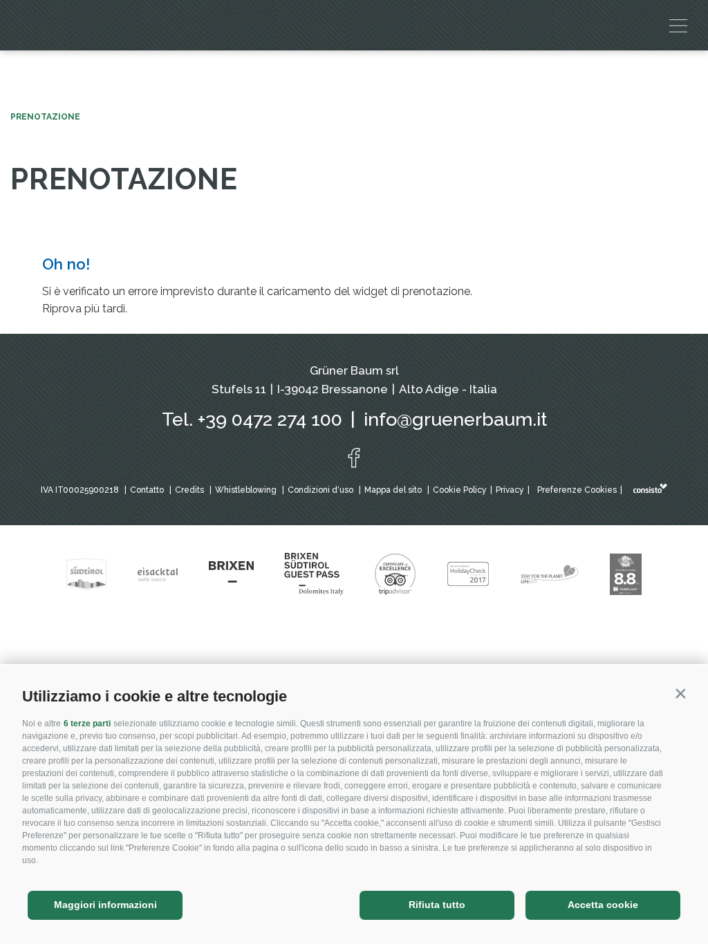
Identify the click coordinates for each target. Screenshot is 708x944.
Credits (189, 490)
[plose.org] (231, 574)
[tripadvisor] (395, 574)
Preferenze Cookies (577, 490)
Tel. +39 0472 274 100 (252, 419)
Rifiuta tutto (437, 904)
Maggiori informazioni (105, 904)
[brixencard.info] (314, 574)
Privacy (510, 490)
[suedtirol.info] (86, 574)
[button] (680, 693)
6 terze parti (87, 723)
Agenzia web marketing (650, 488)
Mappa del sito (393, 490)
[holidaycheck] (468, 574)
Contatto (147, 490)
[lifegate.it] (549, 574)
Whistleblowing (246, 490)
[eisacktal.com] (157, 574)
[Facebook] (354, 458)
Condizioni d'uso (320, 490)
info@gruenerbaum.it (455, 419)
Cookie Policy (460, 490)
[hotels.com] (626, 574)
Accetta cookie (603, 904)
